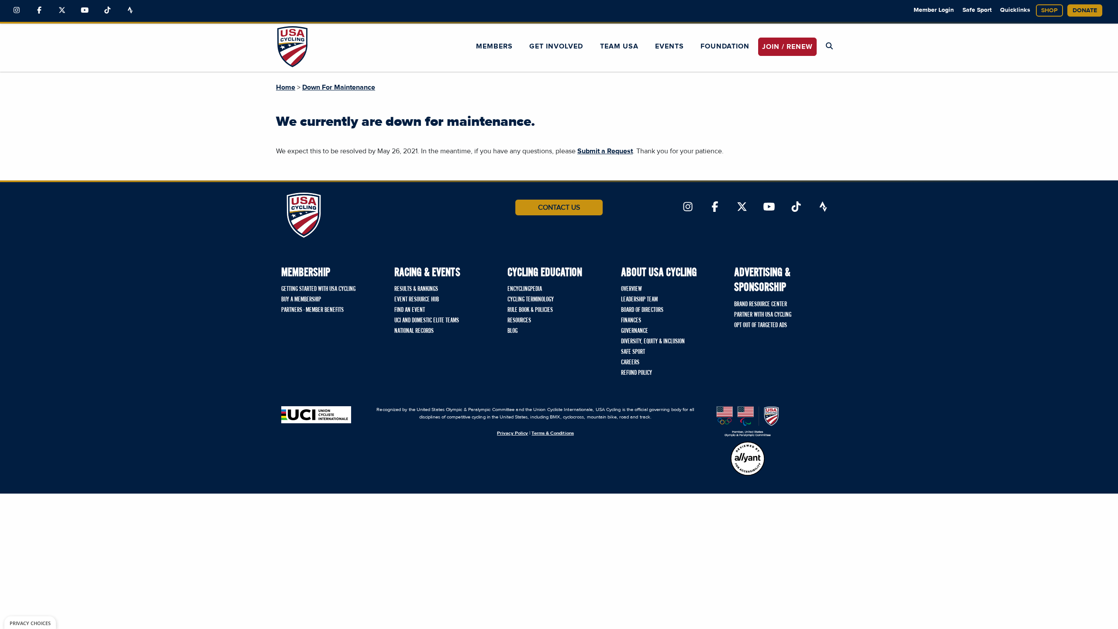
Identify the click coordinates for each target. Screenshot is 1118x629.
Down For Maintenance (338, 87)
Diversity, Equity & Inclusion (653, 342)
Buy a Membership (301, 300)
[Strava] (130, 10)
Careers (630, 362)
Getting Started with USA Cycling (318, 289)
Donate (1085, 10)
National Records (414, 331)
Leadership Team (639, 300)
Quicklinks (1015, 10)
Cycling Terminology (530, 300)
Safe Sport (977, 10)
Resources (519, 321)
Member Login (934, 10)
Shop (1049, 10)
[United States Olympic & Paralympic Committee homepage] (748, 421)
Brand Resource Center (760, 304)
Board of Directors (642, 310)
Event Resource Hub (416, 300)
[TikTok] (107, 10)
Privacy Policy (512, 433)
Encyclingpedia (524, 289)
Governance (634, 331)
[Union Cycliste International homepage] (316, 414)
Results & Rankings (416, 289)
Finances (631, 321)
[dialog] (30, 622)
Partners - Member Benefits (312, 310)
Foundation (724, 46)
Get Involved (556, 46)
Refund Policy (636, 373)
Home (285, 87)
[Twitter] (62, 10)
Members (494, 46)
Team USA (619, 46)
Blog (512, 331)
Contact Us (559, 207)
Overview (631, 289)
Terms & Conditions (552, 433)
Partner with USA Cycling (762, 315)
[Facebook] (39, 10)
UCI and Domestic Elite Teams (426, 321)
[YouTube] (84, 10)
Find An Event (409, 310)
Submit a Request (605, 151)
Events (669, 46)
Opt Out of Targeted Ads (760, 325)
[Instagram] (16, 10)
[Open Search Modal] (829, 46)
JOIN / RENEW (787, 46)
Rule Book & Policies (530, 310)
